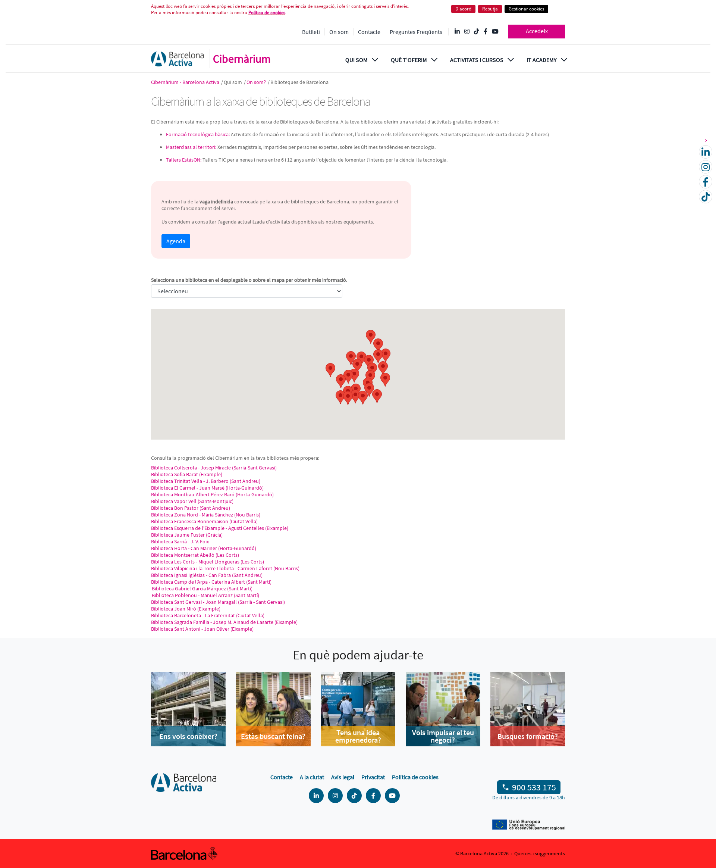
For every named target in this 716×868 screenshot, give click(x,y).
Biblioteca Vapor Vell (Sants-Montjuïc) (192, 501)
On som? (256, 82)
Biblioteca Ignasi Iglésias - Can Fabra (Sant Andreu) (207, 575)
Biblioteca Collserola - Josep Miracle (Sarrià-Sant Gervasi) (214, 467)
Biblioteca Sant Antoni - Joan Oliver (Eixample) (202, 628)
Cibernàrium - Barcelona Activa (185, 82)
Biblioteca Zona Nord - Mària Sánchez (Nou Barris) (205, 514)
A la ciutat (312, 777)
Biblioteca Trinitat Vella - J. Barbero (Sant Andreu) (205, 481)
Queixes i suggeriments (539, 853)
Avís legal (342, 777)
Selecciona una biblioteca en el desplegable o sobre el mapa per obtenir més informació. (249, 280)
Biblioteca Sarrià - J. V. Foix (180, 541)
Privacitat (373, 777)
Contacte (369, 31)
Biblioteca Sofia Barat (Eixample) (186, 474)
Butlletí (311, 31)
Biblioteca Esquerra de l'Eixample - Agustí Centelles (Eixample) (219, 528)
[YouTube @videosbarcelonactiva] (495, 31)
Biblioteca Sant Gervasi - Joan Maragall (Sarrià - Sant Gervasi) (218, 602)
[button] (330, 370)
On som (339, 31)
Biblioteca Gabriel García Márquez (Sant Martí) (201, 588)
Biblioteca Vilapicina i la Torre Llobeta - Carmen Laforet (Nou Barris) (225, 568)
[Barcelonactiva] (177, 59)
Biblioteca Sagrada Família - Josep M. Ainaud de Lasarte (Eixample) (224, 622)
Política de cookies (266, 12)
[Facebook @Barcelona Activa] (485, 31)
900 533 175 (534, 787)
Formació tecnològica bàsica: (198, 134)
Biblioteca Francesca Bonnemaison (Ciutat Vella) (204, 521)
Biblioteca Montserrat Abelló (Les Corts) (195, 555)
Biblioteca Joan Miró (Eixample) (185, 608)
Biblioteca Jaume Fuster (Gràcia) (187, 534)
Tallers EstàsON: (183, 159)
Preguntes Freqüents (416, 31)
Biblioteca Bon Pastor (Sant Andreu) (190, 508)
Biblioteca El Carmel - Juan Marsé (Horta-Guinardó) (207, 487)
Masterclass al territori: (191, 147)
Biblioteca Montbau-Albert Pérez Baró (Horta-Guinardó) (212, 494)
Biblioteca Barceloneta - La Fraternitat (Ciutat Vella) (207, 615)
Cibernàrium (242, 58)
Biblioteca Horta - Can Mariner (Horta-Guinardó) (203, 548)
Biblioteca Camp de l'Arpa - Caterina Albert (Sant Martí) (211, 581)
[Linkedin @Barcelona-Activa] (457, 31)
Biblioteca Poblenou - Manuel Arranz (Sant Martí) (205, 595)
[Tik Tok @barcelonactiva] (476, 31)
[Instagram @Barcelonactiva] (467, 31)
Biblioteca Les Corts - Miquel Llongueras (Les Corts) (207, 561)
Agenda (175, 241)
